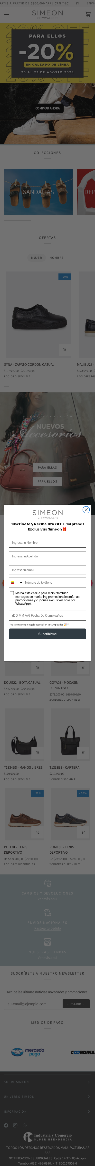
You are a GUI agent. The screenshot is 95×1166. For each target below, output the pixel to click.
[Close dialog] (86, 509)
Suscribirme (47, 634)
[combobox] (16, 582)
